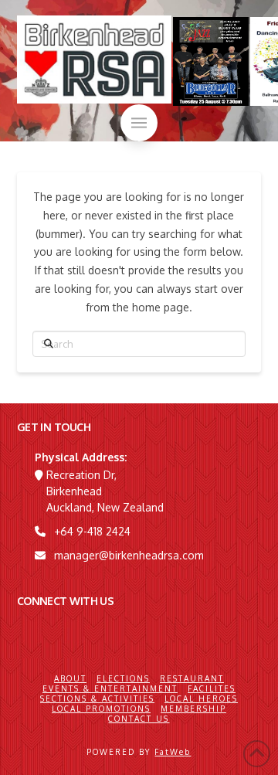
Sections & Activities (97, 698)
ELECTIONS (123, 678)
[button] (139, 122)
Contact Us (138, 718)
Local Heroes (201, 698)
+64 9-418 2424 (92, 531)
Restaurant (192, 678)
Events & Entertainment (110, 688)
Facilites (212, 688)
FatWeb (172, 751)
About (70, 678)
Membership (193, 708)
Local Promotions (101, 708)
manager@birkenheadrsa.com (129, 555)
